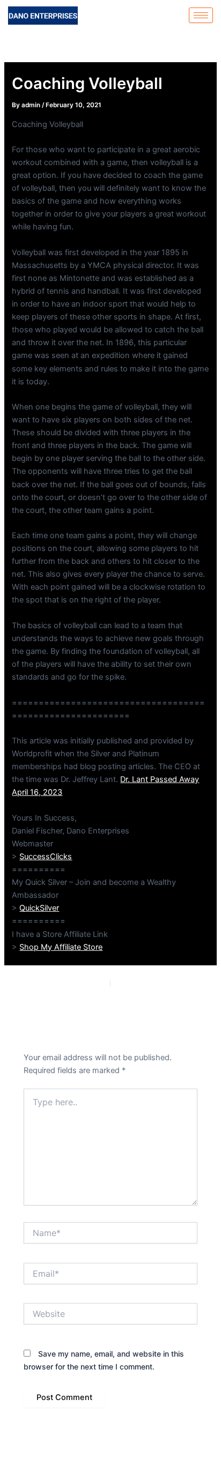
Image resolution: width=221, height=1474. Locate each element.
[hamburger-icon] (201, 15)
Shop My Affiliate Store (60, 947)
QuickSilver (39, 908)
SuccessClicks (45, 856)
